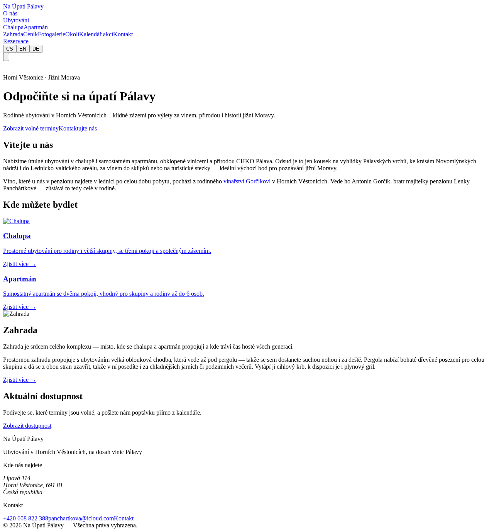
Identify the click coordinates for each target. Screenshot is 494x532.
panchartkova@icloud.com (81, 518)
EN (22, 49)
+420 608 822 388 (25, 518)
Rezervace (16, 41)
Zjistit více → (19, 379)
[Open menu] (6, 57)
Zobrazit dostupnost (27, 425)
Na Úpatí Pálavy (23, 6)
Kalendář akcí (96, 34)
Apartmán (36, 27)
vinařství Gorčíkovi (247, 181)
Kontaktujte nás (78, 128)
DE (35, 49)
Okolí (72, 34)
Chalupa (13, 27)
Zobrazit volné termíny (31, 128)
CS (9, 49)
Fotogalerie (51, 34)
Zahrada (13, 34)
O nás (10, 13)
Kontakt (123, 34)
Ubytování (16, 20)
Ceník (30, 34)
